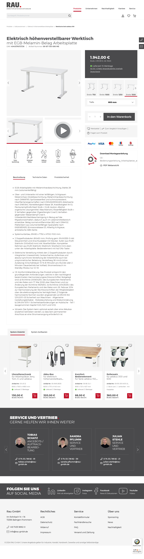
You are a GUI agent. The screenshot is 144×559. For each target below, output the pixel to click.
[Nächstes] (79, 83)
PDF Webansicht (111, 165)
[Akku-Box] (56, 356)
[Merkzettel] (129, 16)
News (110, 522)
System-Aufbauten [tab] (39, 332)
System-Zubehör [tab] (17, 332)
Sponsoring (113, 517)
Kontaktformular (81, 517)
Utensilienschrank (23, 376)
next (135, 88)
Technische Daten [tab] (39, 177)
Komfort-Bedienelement (85, 376)
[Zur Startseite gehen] (21, 5)
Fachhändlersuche (82, 522)
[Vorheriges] (8, 83)
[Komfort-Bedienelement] (87, 356)
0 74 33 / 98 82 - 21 (112, 459)
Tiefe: (91, 102)
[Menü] (140, 539)
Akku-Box (52, 376)
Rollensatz (117, 376)
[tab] (19, 178)
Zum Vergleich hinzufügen (116, 129)
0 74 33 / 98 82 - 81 (26, 459)
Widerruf (44, 527)
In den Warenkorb (119, 116)
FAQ (76, 527)
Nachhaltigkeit (114, 527)
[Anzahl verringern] (89, 117)
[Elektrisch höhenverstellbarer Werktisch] (44, 83)
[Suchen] (69, 15)
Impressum (45, 532)
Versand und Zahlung (84, 532)
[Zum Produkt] (34, 395)
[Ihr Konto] (123, 16)
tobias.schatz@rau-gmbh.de (27, 463)
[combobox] (37, 15)
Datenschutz (46, 522)
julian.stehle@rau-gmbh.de (112, 463)
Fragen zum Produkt (98, 133)
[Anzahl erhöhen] (100, 117)
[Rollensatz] (119, 356)
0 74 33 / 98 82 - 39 (69, 459)
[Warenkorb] (134, 16)
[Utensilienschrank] (24, 356)
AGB (42, 517)
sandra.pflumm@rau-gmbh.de (71, 463)
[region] (44, 97)
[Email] (141, 46)
